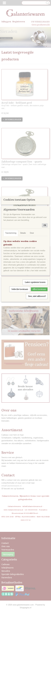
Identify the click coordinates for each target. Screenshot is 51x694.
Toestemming (10, 233)
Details (23, 233)
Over (32, 233)
